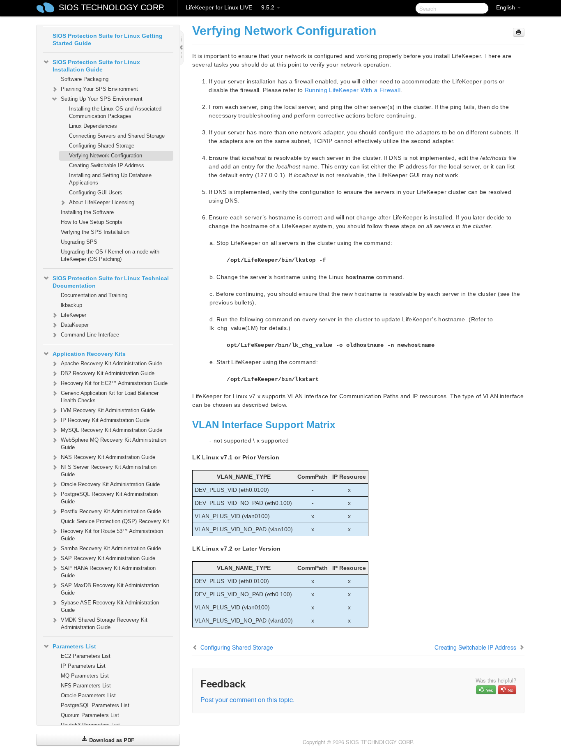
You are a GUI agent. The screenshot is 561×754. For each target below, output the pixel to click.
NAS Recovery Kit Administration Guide (108, 457)
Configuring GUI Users (95, 192)
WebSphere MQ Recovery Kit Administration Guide (113, 443)
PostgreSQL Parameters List (95, 705)
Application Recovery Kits (89, 353)
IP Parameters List (83, 666)
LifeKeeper (73, 315)
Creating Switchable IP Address (106, 165)
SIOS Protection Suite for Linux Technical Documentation (111, 282)
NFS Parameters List (86, 686)
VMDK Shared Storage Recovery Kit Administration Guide (104, 623)
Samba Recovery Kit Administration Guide (111, 548)
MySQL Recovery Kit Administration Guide (111, 430)
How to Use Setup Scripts (91, 222)
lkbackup (71, 305)
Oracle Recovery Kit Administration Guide (110, 484)
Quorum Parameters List (90, 715)
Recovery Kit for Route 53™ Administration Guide (112, 535)
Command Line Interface (90, 335)
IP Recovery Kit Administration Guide (105, 420)
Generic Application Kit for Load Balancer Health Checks (110, 397)
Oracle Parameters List (88, 695)
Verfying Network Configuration (105, 155)
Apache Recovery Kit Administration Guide (111, 363)
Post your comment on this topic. (247, 699)
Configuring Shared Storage (101, 146)
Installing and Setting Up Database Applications (110, 179)
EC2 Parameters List (85, 656)
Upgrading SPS (79, 242)
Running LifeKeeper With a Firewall (352, 90)
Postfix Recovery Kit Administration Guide (111, 511)
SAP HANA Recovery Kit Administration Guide (108, 572)
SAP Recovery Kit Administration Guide (108, 558)
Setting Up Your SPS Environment (102, 99)
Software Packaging (84, 79)
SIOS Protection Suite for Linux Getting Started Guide (108, 39)
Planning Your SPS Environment (99, 89)
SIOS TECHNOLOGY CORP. (112, 7)
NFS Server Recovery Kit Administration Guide (108, 470)
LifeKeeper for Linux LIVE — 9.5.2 (231, 7)
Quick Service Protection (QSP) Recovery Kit (115, 521)
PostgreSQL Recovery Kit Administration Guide (109, 498)
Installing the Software (87, 212)
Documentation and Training (94, 295)
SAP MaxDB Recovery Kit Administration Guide (110, 589)
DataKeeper (75, 325)
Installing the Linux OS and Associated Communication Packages (115, 112)
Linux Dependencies (93, 126)
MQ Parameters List (85, 676)
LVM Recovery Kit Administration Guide (108, 410)
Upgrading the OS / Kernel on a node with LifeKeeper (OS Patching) (110, 255)
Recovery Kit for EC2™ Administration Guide (114, 383)
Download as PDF (110, 740)
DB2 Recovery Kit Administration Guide (107, 373)
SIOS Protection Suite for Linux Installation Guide (96, 66)
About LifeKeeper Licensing (101, 202)
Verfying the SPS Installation (95, 232)
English (506, 7)
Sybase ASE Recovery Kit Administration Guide (110, 606)
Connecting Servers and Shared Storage (117, 136)
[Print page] (518, 32)
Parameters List (74, 646)
